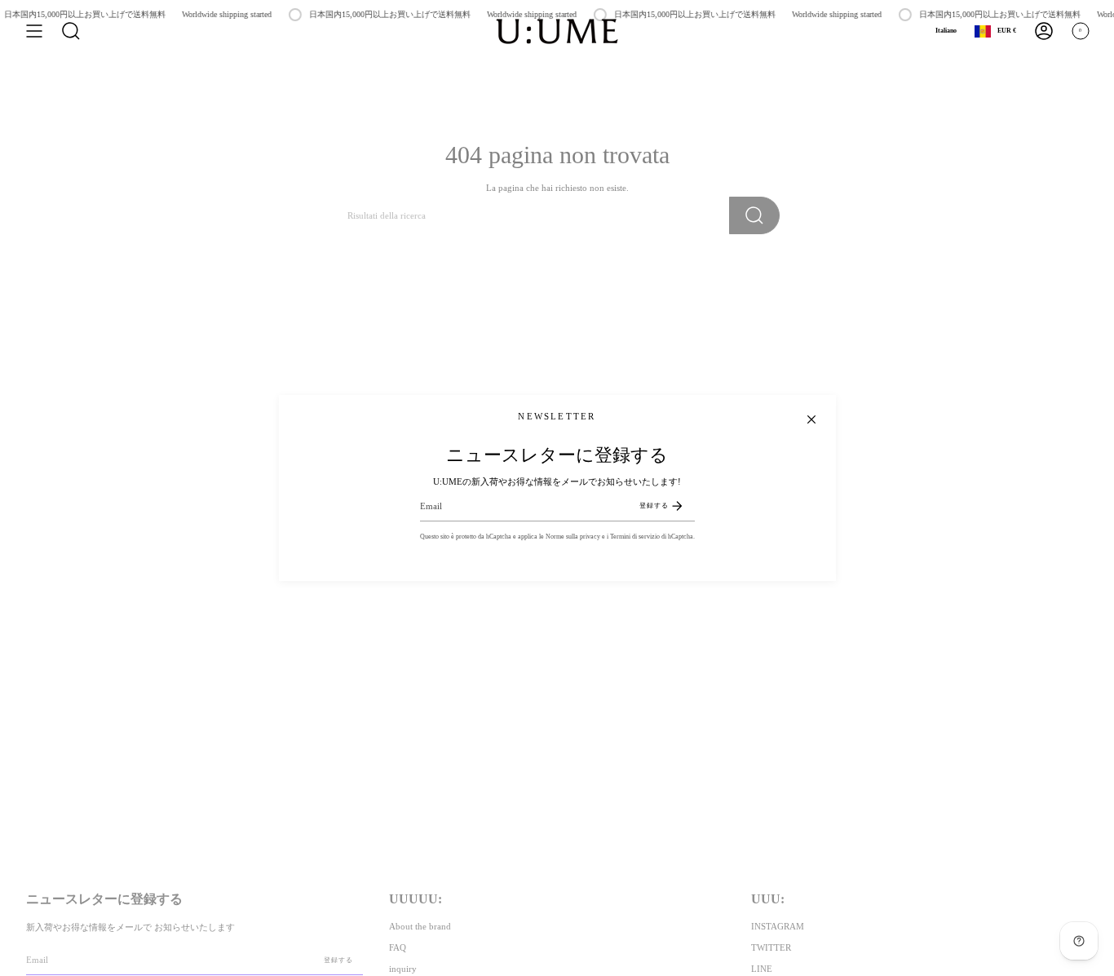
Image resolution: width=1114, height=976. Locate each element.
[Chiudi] (811, 419)
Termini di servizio (635, 536)
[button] (71, 31)
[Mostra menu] (34, 31)
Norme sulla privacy (573, 536)
